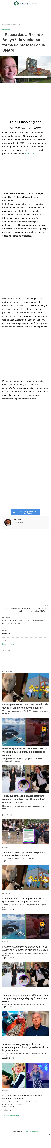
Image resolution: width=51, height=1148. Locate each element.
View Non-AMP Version (31, 1131)
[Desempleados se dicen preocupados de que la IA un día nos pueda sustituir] (25, 687)
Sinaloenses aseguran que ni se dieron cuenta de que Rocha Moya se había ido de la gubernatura (25, 1047)
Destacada (17, 24)
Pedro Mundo (30, 153)
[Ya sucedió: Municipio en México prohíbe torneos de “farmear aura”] (25, 831)
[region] (25, 13)
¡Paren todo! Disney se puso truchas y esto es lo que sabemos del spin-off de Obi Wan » (27, 609)
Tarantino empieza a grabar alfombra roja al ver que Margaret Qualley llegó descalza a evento (23, 799)
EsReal (5, 847)
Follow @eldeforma (11, 1115)
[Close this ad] (49, 1134)
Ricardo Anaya (8, 644)
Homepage (6, 24)
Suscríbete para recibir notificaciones (27, 513)
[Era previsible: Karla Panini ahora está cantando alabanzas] (25, 1075)
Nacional (6, 893)
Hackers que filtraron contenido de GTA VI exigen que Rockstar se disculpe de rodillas (24, 751)
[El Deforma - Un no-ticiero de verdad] (25, 3)
